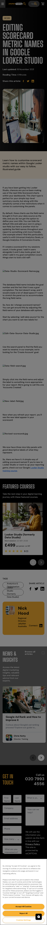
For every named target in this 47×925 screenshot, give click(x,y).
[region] (23, 892)
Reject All (23, 913)
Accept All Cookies (23, 906)
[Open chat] (39, 917)
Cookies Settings (23, 920)
